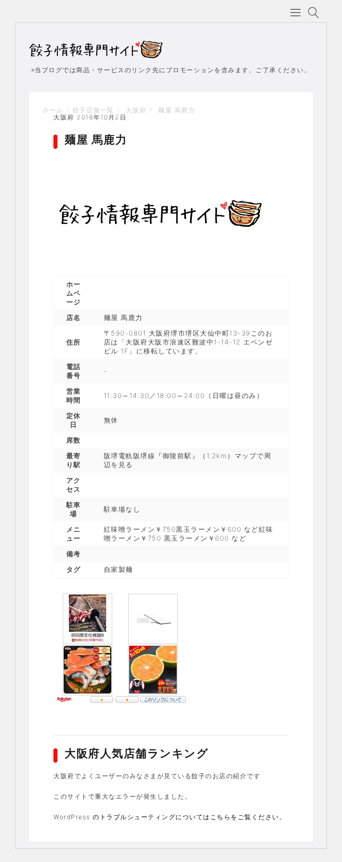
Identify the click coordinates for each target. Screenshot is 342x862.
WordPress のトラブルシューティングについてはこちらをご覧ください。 (169, 817)
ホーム (52, 110)
